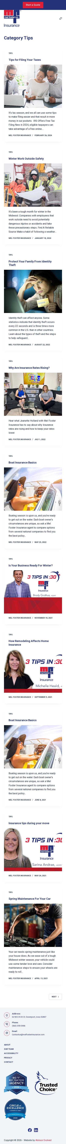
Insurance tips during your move (29, 823)
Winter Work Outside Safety (26, 158)
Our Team (9, 1049)
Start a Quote (33, 5)
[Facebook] (30, 1130)
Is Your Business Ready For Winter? (31, 565)
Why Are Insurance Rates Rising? (29, 367)
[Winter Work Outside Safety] (33, 185)
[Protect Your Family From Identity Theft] (33, 291)
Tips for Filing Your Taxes (25, 59)
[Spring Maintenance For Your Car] (33, 925)
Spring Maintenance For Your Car (30, 898)
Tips (11, 53)
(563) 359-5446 (18, 1026)
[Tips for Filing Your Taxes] (33, 86)
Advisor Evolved (43, 1140)
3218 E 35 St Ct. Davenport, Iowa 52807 (29, 1017)
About (7, 1045)
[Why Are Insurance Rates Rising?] (33, 394)
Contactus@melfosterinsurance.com (28, 1034)
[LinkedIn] (36, 1130)
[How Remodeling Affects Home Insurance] (33, 671)
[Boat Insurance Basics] (33, 489)
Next (54, 997)
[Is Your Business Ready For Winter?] (33, 592)
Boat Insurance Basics (23, 462)
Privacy (8, 1058)
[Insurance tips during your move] (33, 849)
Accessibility (11, 1053)
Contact (8, 1062)
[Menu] (60, 18)
